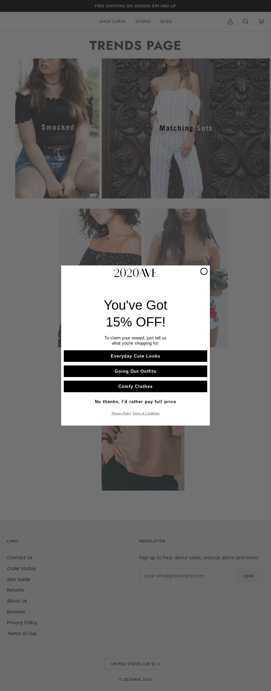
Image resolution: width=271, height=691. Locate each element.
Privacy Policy (121, 413)
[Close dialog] (204, 271)
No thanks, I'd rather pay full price (135, 401)
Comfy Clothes (135, 386)
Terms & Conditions (146, 413)
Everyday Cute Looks (135, 356)
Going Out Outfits (135, 371)
